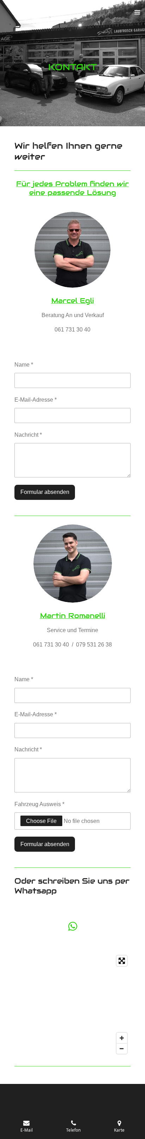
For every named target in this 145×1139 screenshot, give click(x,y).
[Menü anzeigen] (137, 12)
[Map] (72, 1004)
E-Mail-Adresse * (35, 399)
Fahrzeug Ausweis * (39, 804)
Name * (23, 364)
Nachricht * (28, 434)
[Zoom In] (121, 1038)
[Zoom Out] (121, 1048)
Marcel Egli (72, 300)
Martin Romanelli (72, 615)
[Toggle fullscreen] (121, 961)
